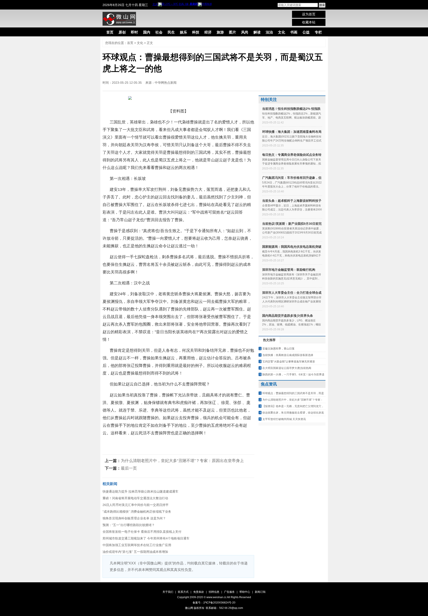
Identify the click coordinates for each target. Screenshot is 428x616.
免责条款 (198, 591)
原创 (122, 32)
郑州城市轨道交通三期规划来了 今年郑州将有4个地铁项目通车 (146, 538)
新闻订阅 (260, 591)
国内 (146, 32)
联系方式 (183, 591)
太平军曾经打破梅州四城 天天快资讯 (284, 419)
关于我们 (168, 591)
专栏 (318, 32)
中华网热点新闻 (166, 82)
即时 (134, 32)
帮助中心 (244, 591)
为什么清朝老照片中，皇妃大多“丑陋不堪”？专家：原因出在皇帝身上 (182, 460)
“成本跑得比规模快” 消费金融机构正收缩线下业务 (137, 511)
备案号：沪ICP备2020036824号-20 (214, 602)
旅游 (220, 32)
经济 (208, 32)
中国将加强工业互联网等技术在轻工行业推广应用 (137, 545)
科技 (195, 32)
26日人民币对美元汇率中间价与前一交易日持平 (136, 505)
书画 (293, 32)
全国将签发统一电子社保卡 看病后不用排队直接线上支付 (142, 531)
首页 (109, 32)
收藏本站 (308, 22)
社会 (159, 32)
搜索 (322, 5)
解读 (257, 32)
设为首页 (308, 14)
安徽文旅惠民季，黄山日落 (278, 348)
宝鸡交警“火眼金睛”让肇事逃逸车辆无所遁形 (288, 361)
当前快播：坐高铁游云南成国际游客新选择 (287, 355)
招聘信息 (214, 591)
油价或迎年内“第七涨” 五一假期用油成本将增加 (135, 552)
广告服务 (229, 591)
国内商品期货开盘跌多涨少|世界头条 (287, 315)
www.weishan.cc (216, 597)
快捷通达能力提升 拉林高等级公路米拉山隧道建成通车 (140, 491)
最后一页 (129, 468)
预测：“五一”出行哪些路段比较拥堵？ (129, 525)
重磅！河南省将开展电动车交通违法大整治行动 (135, 498)
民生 (171, 32)
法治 (269, 32)
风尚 (244, 32)
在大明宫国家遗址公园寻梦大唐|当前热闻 (286, 368)
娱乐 (183, 32)
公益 (306, 32)
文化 (281, 32)
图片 (232, 32)
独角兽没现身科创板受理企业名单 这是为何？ (134, 518)
